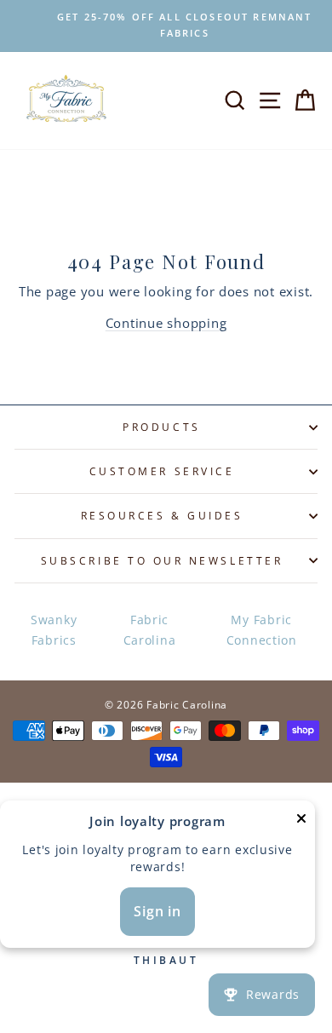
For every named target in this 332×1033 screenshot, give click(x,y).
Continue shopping (166, 322)
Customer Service (162, 471)
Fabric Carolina (149, 629)
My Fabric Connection (261, 629)
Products (161, 426)
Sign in (157, 911)
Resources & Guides (162, 515)
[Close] (301, 821)
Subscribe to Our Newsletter (162, 560)
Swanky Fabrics (54, 629)
